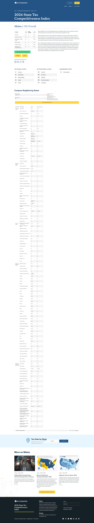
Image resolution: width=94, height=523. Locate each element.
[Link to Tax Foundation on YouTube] (71, 519)
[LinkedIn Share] (18, 62)
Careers (64, 501)
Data (38, 472)
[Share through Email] (23, 62)
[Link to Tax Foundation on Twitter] (66, 519)
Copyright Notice (29, 518)
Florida (19, 82)
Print (17, 55)
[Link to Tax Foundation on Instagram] (73, 519)
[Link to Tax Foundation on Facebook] (63, 519)
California (43, 77)
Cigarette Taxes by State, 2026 (68, 475)
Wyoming (20, 72)
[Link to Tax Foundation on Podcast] (79, 519)
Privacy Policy (35, 518)
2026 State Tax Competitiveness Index (24, 10)
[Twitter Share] (15, 62)
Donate (41, 513)
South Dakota (20, 74)
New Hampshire (21, 77)
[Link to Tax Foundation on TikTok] (76, 519)
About (40, 501)
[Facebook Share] (21, 62)
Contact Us (65, 504)
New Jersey (43, 74)
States (70, 6)
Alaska (19, 80)
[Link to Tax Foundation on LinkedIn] (68, 519)
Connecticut (43, 82)
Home (65, 6)
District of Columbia (45, 80)
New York (43, 72)
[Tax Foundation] (20, 3)
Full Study (77, 6)
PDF (24, 55)
